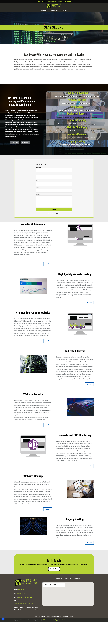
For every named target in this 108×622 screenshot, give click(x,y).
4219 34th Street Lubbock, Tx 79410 (23, 603)
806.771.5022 (21, 590)
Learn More (47, 264)
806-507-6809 (21, 593)
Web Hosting (54, 620)
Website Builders (45, 620)
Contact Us (64, 11)
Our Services (44, 11)
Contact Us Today (54, 569)
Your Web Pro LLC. (62, 620)
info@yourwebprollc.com (25, 597)
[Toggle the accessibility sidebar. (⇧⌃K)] (3, 619)
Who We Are (54, 11)
